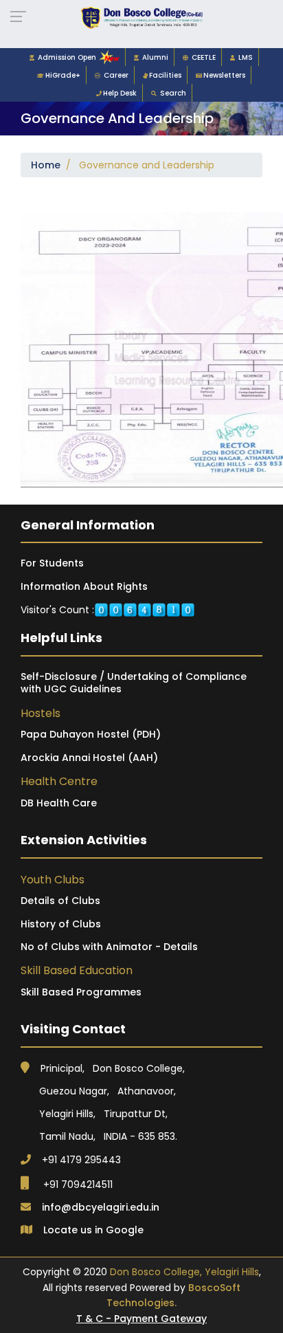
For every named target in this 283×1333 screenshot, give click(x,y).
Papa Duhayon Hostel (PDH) (91, 734)
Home (45, 165)
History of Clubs (61, 924)
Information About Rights (84, 586)
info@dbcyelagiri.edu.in (100, 1207)
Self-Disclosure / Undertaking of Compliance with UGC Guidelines (134, 683)
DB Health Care (59, 803)
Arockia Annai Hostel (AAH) (89, 757)
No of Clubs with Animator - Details (109, 947)
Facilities (165, 75)
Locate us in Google (93, 1230)
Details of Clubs (60, 900)
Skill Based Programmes (81, 992)
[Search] (155, 93)
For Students (52, 563)
